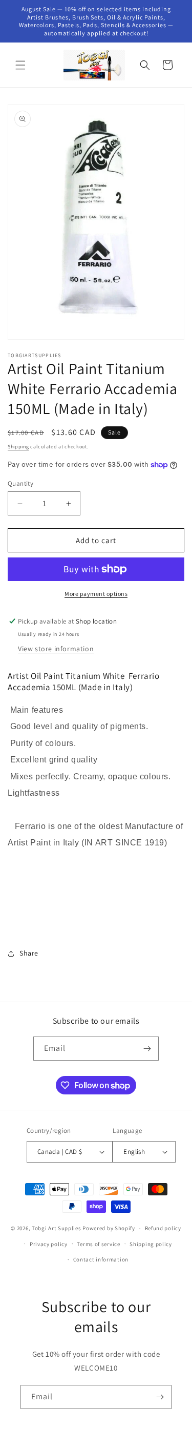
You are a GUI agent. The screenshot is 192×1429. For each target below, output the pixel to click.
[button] (20, 65)
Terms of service (98, 1244)
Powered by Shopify (108, 1228)
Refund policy (163, 1228)
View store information (56, 648)
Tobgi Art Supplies (56, 1228)
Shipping (18, 446)
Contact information (101, 1259)
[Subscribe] (147, 1049)
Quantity (20, 483)
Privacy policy (49, 1244)
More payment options (96, 593)
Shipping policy (151, 1244)
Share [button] (28, 953)
